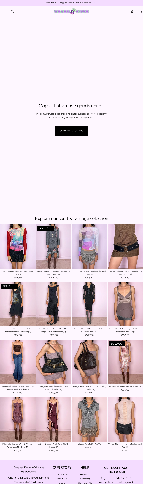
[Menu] (4, 11)
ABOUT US (62, 474)
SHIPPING (85, 474)
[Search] (12, 11)
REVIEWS (62, 478)
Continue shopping (71, 130)
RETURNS (85, 478)
